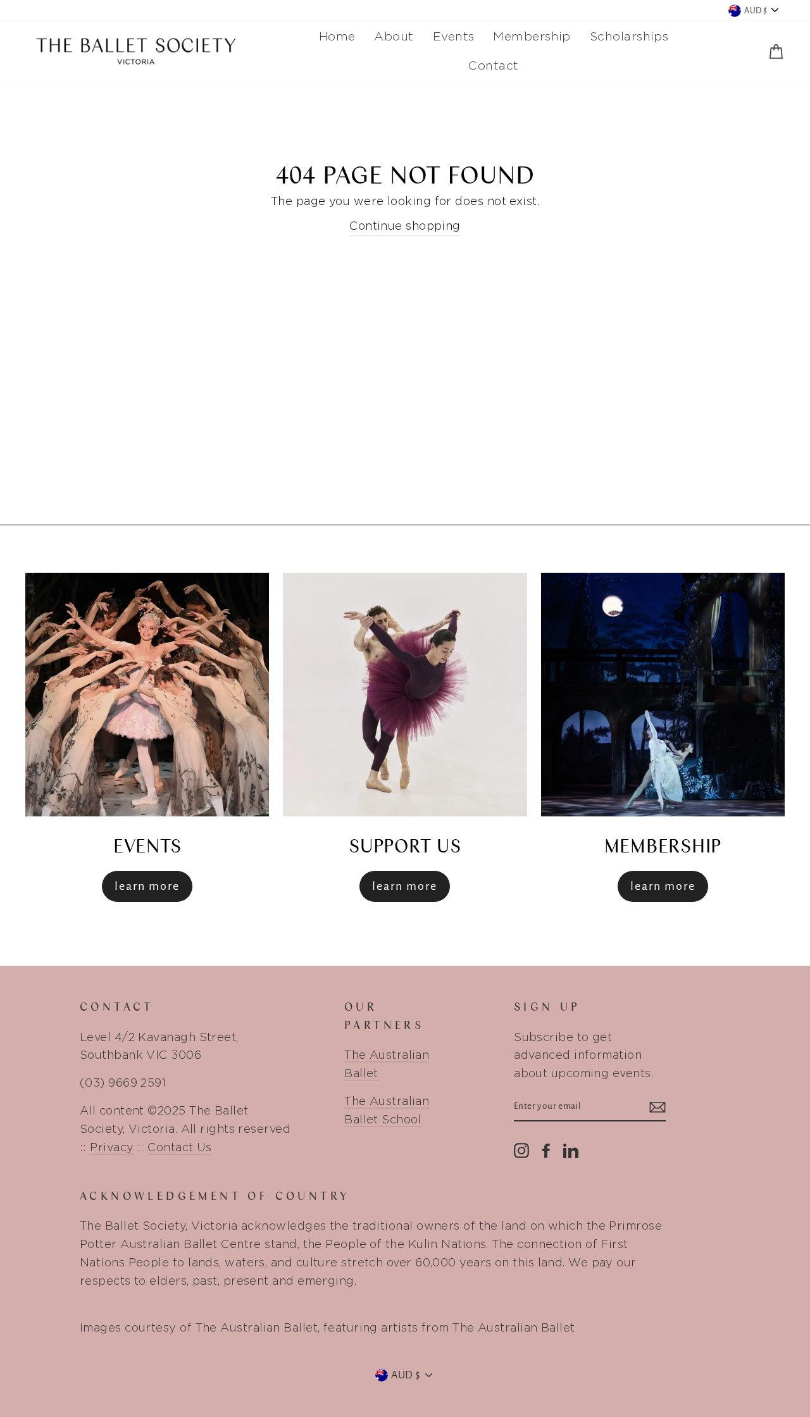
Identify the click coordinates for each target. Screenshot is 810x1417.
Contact (493, 65)
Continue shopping (405, 225)
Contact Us (179, 1147)
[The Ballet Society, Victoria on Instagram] (521, 1149)
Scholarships (629, 36)
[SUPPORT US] (404, 694)
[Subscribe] (657, 1107)
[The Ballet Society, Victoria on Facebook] (546, 1149)
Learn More (147, 886)
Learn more (404, 886)
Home (337, 36)
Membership (532, 36)
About (393, 36)
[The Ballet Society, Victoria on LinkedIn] (570, 1149)
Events (454, 36)
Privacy (112, 1147)
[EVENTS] (147, 694)
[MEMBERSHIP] (663, 694)
